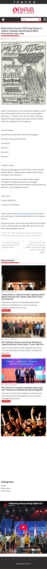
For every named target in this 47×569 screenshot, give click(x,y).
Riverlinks (28, 236)
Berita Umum (7, 233)
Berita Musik (5, 488)
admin (15, 39)
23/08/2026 (6, 339)
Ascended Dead (30, 233)
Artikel (3, 486)
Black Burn (4, 236)
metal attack (20, 236)
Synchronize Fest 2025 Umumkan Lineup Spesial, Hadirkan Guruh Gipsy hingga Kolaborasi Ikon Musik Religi (35, 247)
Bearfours (39, 233)
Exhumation (12, 236)
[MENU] (44, 19)
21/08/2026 (6, 385)
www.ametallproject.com (27, 213)
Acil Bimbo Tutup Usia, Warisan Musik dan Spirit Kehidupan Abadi (11, 244)
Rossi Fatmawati (37, 236)
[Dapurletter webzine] (3, 19)
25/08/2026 (6, 292)
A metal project (19, 233)
